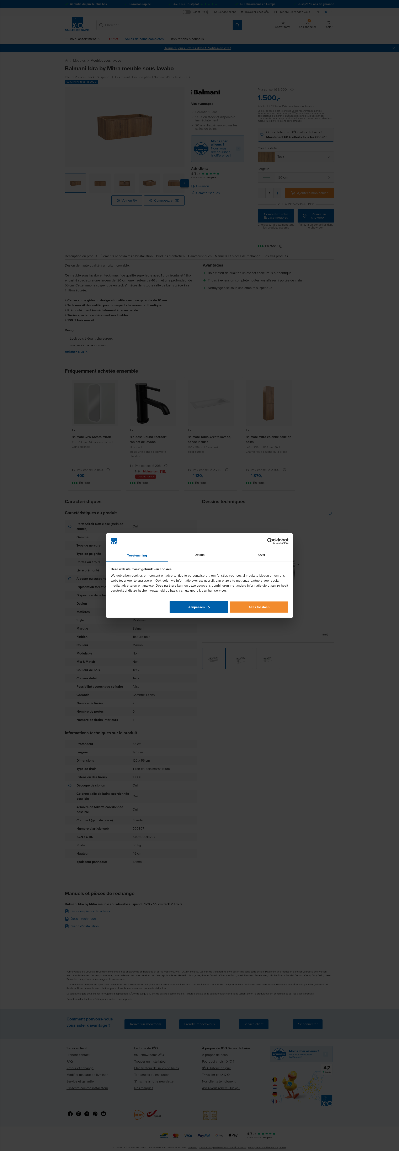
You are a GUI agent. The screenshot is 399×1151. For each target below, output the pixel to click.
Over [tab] (261, 555)
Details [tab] (200, 555)
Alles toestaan (259, 607)
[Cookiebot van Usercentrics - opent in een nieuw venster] (270, 541)
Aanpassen (196, 607)
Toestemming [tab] (137, 555)
